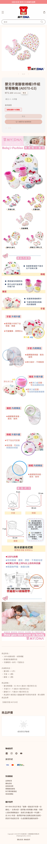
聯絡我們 (27, 839)
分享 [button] (9, 128)
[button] (2, 12)
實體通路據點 (10, 789)
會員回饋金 (9, 794)
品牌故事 (8, 781)
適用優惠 (8, 105)
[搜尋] (41, 22)
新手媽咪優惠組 (11, 791)
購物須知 (8, 783)
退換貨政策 (9, 786)
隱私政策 (20, 839)
